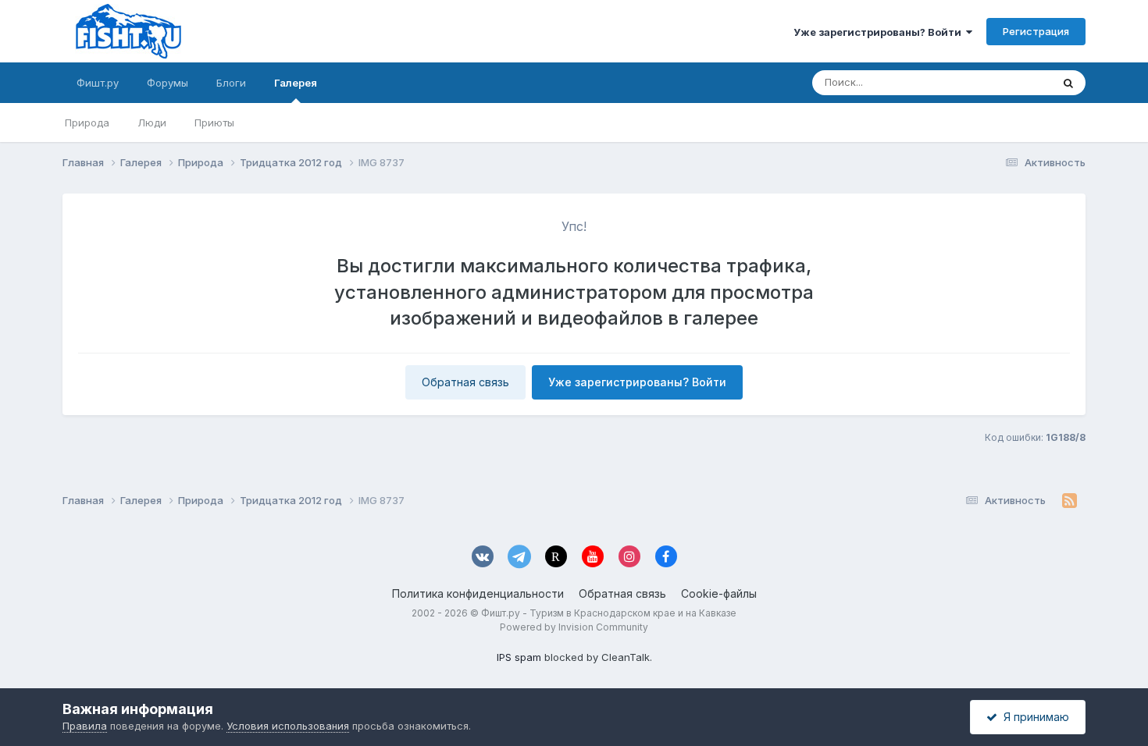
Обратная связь (465, 382)
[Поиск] (1068, 82)
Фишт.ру (98, 82)
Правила (84, 725)
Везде (1015, 82)
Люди (151, 122)
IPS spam (519, 657)
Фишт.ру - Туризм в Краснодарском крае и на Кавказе (608, 613)
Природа (87, 122)
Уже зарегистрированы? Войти (879, 32)
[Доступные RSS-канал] (1070, 501)
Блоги (231, 82)
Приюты (214, 122)
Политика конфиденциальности (478, 593)
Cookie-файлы (719, 593)
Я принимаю (1033, 716)
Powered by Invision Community (574, 627)
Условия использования (287, 725)
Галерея (295, 82)
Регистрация (1036, 31)
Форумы (167, 82)
